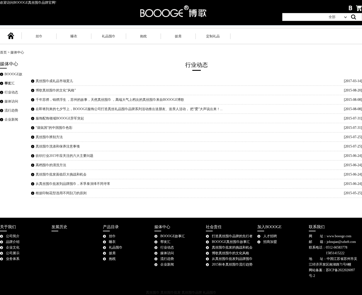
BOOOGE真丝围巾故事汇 (231, 242)
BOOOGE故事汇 (172, 236)
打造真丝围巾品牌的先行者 (232, 236)
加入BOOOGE (269, 227)
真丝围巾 (153, 292)
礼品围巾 (108, 36)
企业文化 (13, 247)
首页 (3, 52)
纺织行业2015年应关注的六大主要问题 (64, 156)
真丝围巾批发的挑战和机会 (232, 247)
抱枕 (143, 36)
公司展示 (13, 253)
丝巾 (39, 36)
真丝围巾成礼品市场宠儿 (54, 81)
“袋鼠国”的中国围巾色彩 (54, 128)
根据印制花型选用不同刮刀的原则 (61, 193)
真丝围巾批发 (170, 292)
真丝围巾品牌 (192, 292)
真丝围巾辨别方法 (49, 137)
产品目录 (111, 227)
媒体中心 (17, 52)
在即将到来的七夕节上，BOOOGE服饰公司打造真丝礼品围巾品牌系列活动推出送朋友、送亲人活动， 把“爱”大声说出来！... (129, 109)
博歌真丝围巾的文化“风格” (56, 90)
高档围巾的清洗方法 (51, 165)
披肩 (178, 36)
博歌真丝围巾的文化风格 (230, 253)
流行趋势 (11, 110)
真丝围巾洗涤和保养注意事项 (58, 146)
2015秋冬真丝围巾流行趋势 (232, 264)
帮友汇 (10, 83)
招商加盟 (270, 242)
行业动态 (11, 92)
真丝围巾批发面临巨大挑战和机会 (61, 174)
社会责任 (214, 227)
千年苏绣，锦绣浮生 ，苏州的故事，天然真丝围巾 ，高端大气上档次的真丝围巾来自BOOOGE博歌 (110, 100)
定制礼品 (213, 36)
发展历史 (59, 227)
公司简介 (13, 236)
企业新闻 (11, 119)
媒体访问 (11, 101)
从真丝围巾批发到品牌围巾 (232, 259)
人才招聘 (270, 236)
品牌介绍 (13, 242)
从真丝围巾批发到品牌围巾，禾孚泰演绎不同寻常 (73, 184)
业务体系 (13, 259)
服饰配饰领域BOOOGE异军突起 (60, 118)
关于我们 (8, 227)
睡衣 (73, 36)
